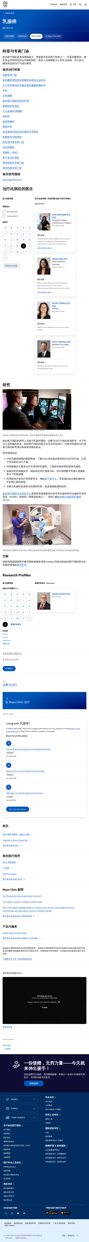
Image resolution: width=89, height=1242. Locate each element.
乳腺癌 (10, 21)
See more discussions (17, 809)
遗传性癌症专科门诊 (13, 162)
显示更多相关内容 (10, 845)
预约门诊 (9, 28)
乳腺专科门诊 (10, 75)
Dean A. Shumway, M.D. (61, 341)
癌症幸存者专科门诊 (13, 142)
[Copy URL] (59, 1002)
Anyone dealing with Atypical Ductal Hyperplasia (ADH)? (28, 749)
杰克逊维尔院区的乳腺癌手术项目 (20, 131)
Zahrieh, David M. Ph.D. (61, 594)
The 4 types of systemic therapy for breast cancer (23, 902)
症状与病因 (9, 36)
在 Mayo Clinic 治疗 (53, 36)
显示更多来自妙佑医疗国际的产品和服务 (20, 938)
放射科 (6, 116)
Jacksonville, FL (12, 216)
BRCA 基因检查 (9, 862)
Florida (5, 637)
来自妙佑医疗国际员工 (12, 653)
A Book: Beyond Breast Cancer (15, 933)
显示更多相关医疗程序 (12, 879)
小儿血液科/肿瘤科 (13, 111)
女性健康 (7, 95)
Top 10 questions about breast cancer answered (22, 896)
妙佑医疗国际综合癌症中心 (17, 493)
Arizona (5, 634)
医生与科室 (36, 36)
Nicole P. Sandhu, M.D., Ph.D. (61, 304)
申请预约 (9, 668)
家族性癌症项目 (11, 106)
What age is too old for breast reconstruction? (24, 793)
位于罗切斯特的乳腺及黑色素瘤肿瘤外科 (24, 85)
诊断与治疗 (23, 36)
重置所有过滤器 (11, 266)
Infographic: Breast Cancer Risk (15, 840)
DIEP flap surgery (9, 874)
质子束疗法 (51, 478)
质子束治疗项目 (11, 157)
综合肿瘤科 (9, 147)
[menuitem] (9, 36)
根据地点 (6, 206)
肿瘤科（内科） (11, 152)
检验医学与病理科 (12, 137)
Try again (44, 1007)
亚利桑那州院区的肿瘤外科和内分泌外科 (24, 80)
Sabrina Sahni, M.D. (60, 259)
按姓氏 (5, 222)
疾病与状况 (9, 13)
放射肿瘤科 (9, 121)
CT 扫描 (6, 868)
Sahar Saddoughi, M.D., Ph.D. (61, 215)
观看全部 (6, 644)
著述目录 (21, 564)
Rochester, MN (12, 212)
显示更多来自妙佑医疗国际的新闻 (17, 916)
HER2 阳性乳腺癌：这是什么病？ (17, 834)
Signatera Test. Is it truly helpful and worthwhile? (25, 771)
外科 (5, 90)
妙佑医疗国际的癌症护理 (16, 100)
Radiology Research (12, 179)
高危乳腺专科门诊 (12, 167)
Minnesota (6, 640)
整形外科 (7, 126)
